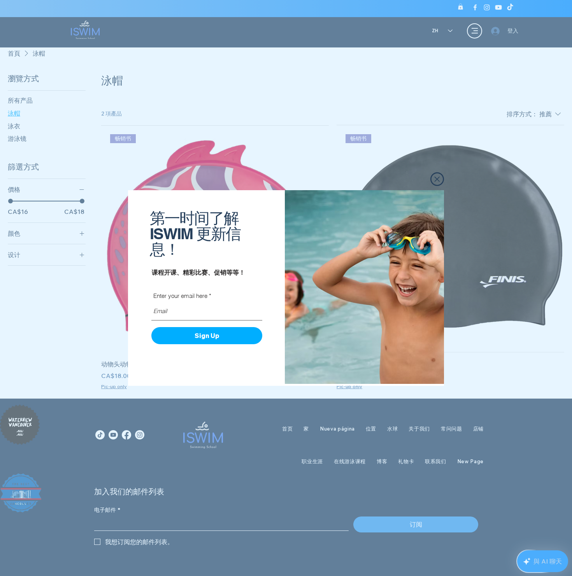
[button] (437, 179)
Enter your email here (180, 296)
